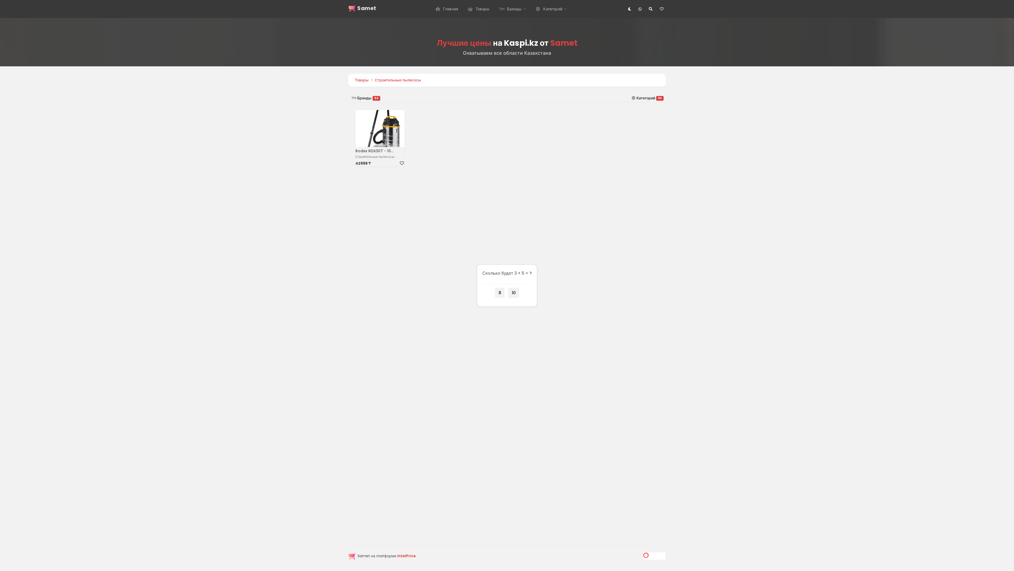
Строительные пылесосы (398, 80)
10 (514, 292)
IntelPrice (406, 556)
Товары (362, 80)
